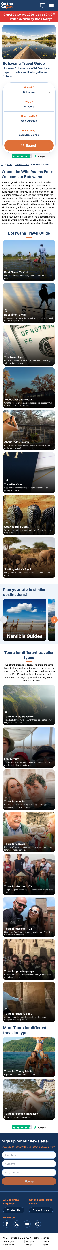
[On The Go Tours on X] (16, 1224)
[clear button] (49, 91)
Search (31, 145)
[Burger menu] (51, 5)
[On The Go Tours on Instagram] (37, 1224)
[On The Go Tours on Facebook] (6, 1224)
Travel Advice (41, 1210)
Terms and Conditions (8, 1243)
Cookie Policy (46, 1243)
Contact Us (13, 1210)
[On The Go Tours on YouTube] (27, 1224)
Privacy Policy (30, 1243)
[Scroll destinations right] (54, 619)
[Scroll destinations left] (3, 619)
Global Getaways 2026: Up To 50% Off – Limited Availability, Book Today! (29, 17)
